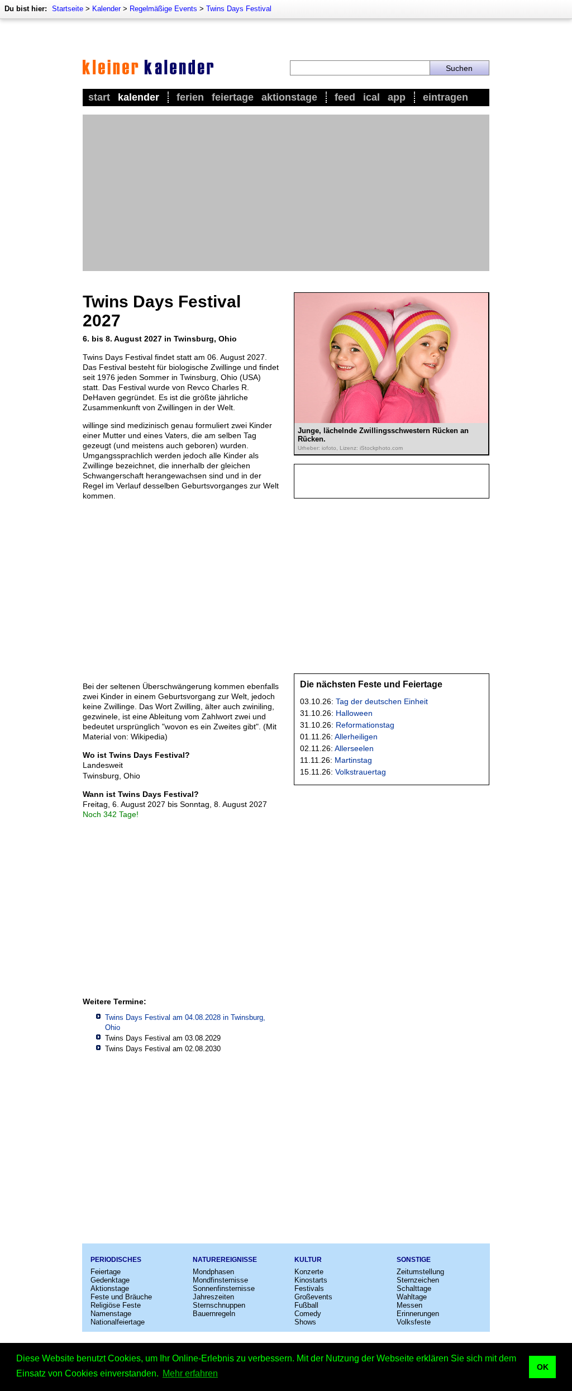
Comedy (307, 1313)
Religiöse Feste (115, 1305)
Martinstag (353, 760)
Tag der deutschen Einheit (382, 701)
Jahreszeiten (213, 1297)
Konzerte (308, 1271)
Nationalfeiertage (117, 1322)
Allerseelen (354, 748)
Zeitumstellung (420, 1271)
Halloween (354, 713)
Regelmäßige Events (163, 8)
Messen (409, 1305)
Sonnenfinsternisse (224, 1288)
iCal (371, 97)
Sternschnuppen (219, 1305)
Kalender (106, 8)
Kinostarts (310, 1280)
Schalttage (414, 1288)
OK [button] (543, 1366)
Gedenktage (110, 1280)
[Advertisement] (286, 193)
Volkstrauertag (360, 771)
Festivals (309, 1288)
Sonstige (414, 1260)
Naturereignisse (225, 1260)
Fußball (306, 1305)
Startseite (67, 8)
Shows (305, 1322)
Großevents (313, 1297)
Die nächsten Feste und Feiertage (371, 684)
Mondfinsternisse (220, 1280)
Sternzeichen (418, 1280)
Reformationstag (365, 724)
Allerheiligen (356, 736)
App (397, 97)
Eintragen (445, 97)
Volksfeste (414, 1322)
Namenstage (110, 1313)
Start (99, 97)
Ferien (190, 97)
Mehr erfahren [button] (190, 1373)
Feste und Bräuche (121, 1297)
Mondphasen (213, 1271)
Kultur (308, 1260)
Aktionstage (289, 97)
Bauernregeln (214, 1313)
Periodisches (115, 1260)
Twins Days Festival (238, 8)
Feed (345, 97)
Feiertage (233, 97)
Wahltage (412, 1297)
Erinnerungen (418, 1313)
